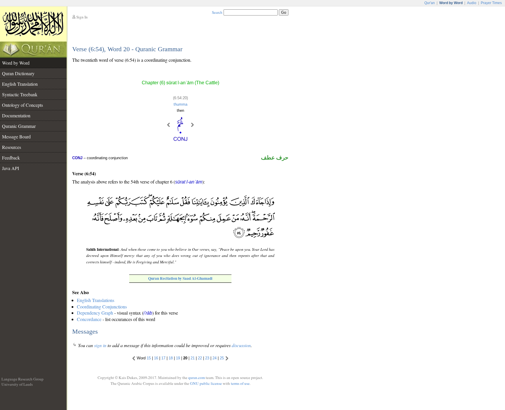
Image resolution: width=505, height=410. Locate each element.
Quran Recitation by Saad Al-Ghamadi (180, 278)
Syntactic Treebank (19, 94)
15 (149, 358)
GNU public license (206, 383)
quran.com (196, 377)
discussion (241, 345)
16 (156, 358)
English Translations (95, 300)
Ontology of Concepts (22, 105)
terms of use (240, 383)
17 (163, 358)
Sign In (82, 17)
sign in (100, 345)
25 (222, 358)
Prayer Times (491, 3)
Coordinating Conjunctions (102, 306)
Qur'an (429, 3)
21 (193, 358)
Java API (10, 168)
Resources (11, 147)
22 (200, 358)
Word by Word (16, 63)
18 (171, 358)
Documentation (16, 115)
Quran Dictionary (18, 73)
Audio (471, 3)
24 (214, 358)
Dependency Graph (95, 313)
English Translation (20, 84)
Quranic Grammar (19, 126)
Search (217, 12)
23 (207, 358)
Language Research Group (22, 379)
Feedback (11, 158)
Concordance (89, 319)
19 (178, 358)
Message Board (16, 136)
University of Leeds (17, 384)
